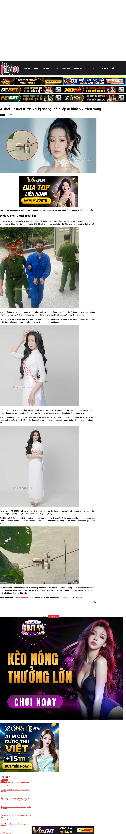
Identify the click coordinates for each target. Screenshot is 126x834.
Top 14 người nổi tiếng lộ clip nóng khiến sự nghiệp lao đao (16, 816)
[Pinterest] (52, 607)
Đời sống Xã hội (53, 616)
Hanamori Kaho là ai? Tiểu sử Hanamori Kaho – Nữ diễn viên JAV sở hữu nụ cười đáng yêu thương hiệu (15, 799)
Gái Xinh (5, 796)
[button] (113, 67)
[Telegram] (59, 607)
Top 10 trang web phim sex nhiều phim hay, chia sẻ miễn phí (15, 825)
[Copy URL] (66, 607)
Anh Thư (93, 602)
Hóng (8, 105)
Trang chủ (3, 105)
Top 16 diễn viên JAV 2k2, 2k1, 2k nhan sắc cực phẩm (14, 782)
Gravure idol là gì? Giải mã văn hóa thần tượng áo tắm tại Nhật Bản (16, 807)
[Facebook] (38, 607)
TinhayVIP (24, 597)
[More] (73, 607)
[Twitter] (45, 607)
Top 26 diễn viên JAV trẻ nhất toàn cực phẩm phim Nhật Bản (15, 790)
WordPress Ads (5, 833)
